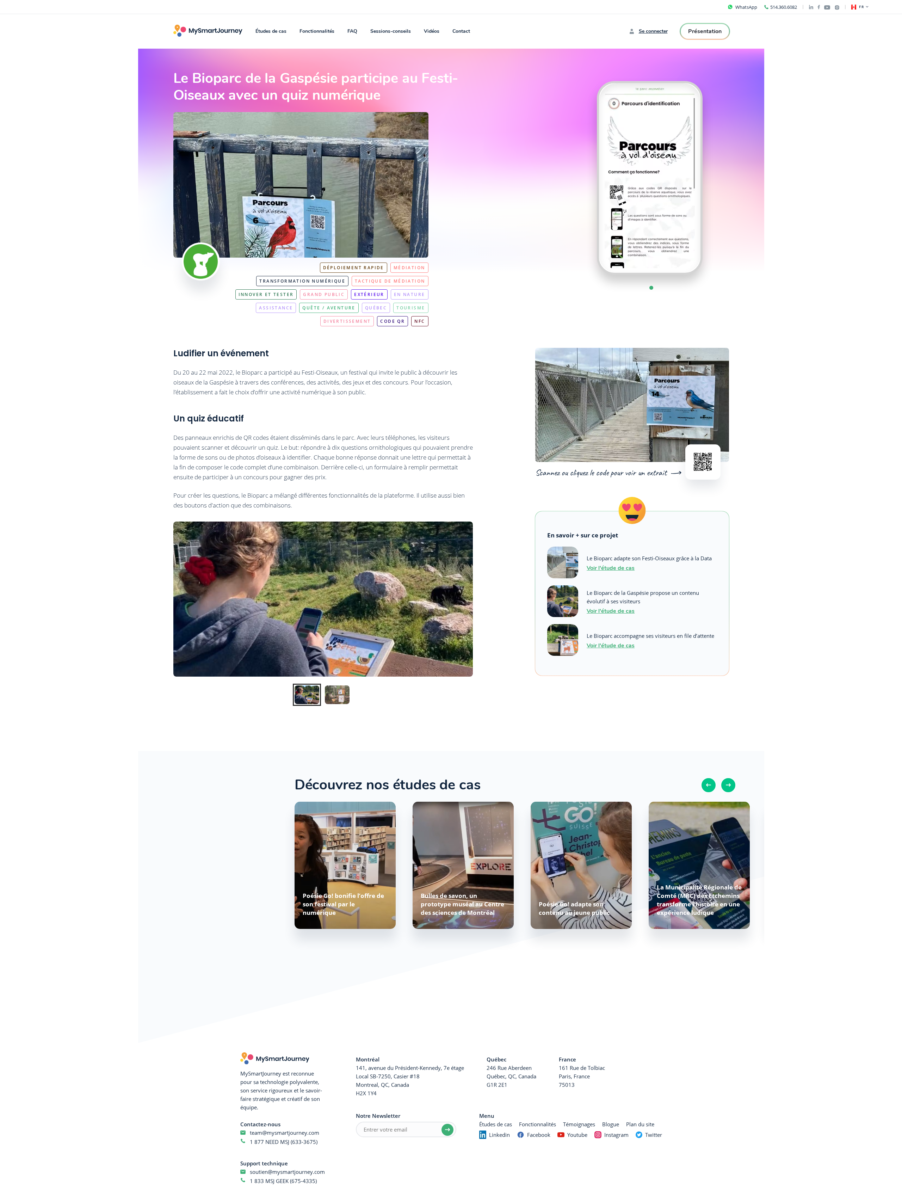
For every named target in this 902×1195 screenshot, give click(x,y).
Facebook (538, 1134)
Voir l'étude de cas (611, 567)
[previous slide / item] (583, 178)
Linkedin (499, 1134)
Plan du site (640, 1124)
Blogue (610, 1124)
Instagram (616, 1134)
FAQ (352, 31)
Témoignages (579, 1124)
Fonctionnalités (316, 31)
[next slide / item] (717, 178)
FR (861, 7)
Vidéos (431, 31)
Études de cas (270, 31)
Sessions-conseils (390, 31)
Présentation (705, 31)
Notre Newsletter (378, 1115)
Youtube (577, 1134)
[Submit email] (447, 1130)
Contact (461, 31)
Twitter (653, 1134)
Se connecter (653, 31)
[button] (651, 288)
